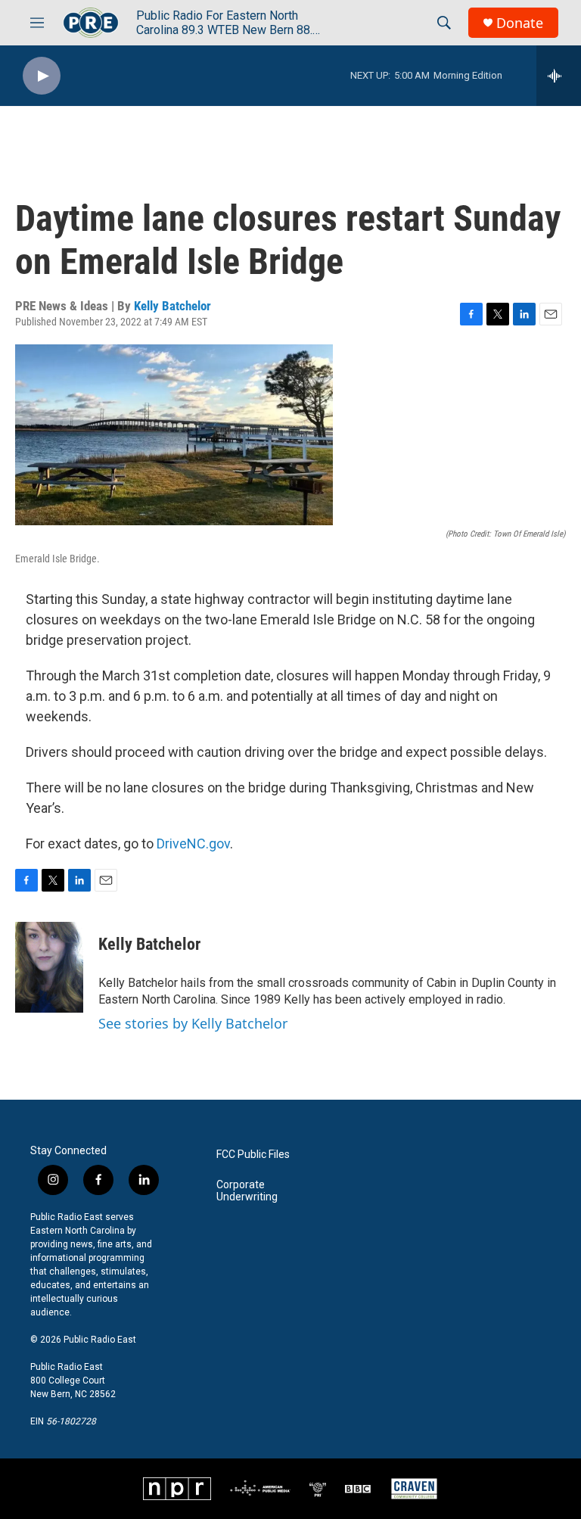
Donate (519, 23)
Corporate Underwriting (247, 1191)
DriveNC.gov (193, 843)
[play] (42, 76)
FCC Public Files (253, 1154)
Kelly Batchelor (172, 305)
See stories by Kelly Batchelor (192, 1023)
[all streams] (558, 75)
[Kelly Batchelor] (49, 967)
